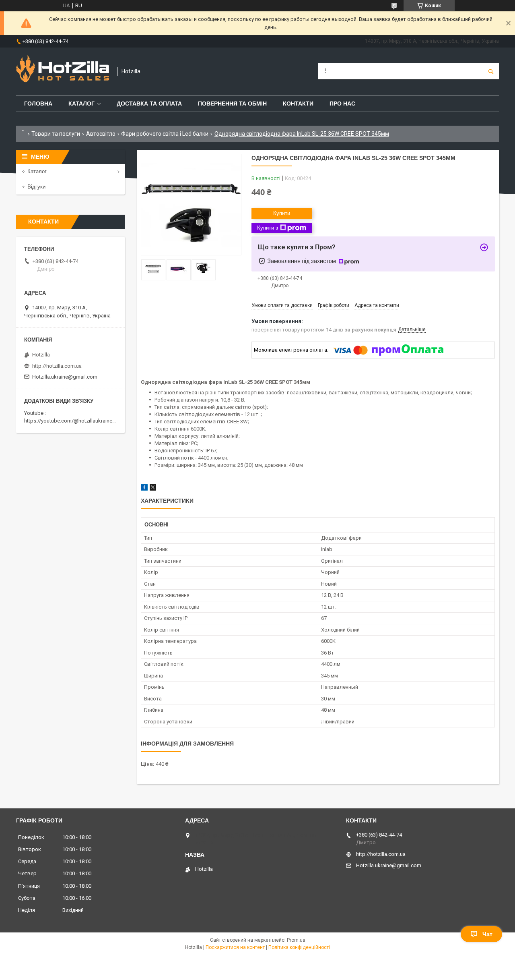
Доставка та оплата (149, 103)
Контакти (298, 103)
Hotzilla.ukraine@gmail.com (64, 377)
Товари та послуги (55, 134)
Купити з (267, 228)
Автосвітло (100, 134)
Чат (487, 934)
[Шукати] (491, 71)
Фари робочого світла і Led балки (164, 134)
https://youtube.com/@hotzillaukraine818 (72, 421)
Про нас (342, 103)
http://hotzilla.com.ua (57, 366)
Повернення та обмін (232, 103)
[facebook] (144, 489)
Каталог (81, 103)
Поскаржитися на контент (235, 947)
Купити (281, 213)
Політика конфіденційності (299, 947)
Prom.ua (296, 940)
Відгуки (36, 187)
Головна (38, 103)
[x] (153, 489)
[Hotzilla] (62, 71)
